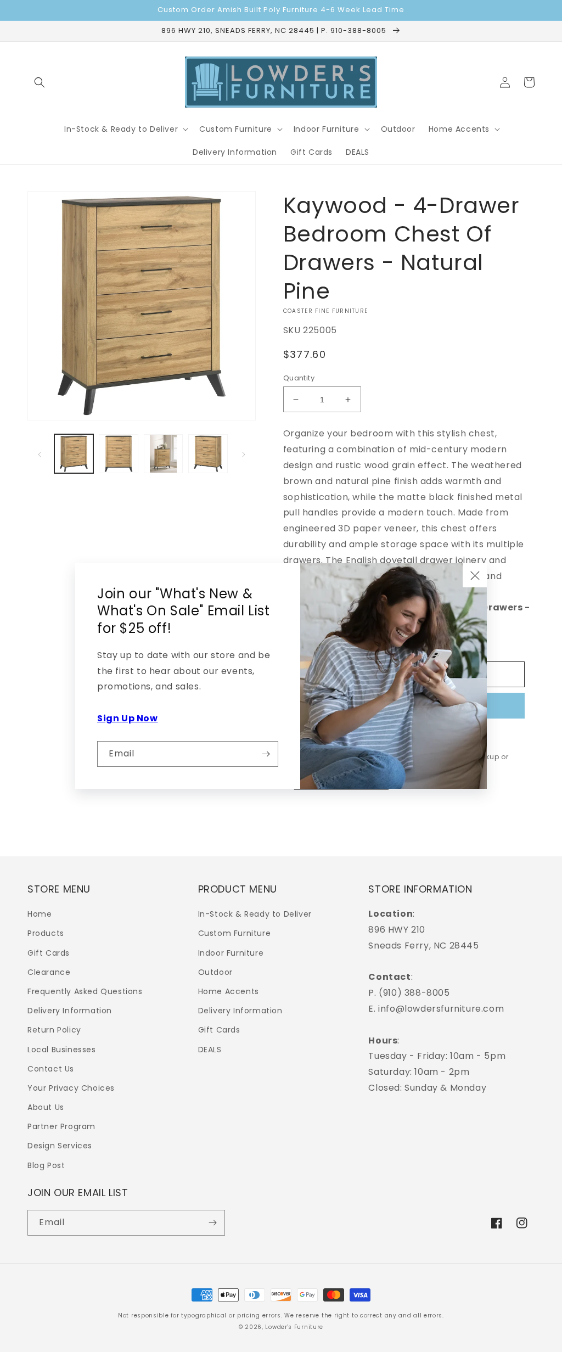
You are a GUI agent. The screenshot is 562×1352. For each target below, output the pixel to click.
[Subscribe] (266, 754)
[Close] (475, 575)
